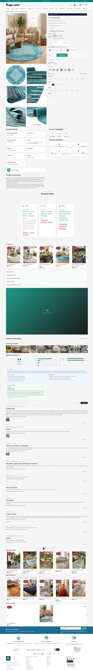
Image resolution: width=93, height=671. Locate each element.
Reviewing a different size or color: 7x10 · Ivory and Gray (15, 505)
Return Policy (48, 663)
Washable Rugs (23, 8)
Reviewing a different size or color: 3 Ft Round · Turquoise (16, 541)
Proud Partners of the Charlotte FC (32, 656)
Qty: (50, 55)
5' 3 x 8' (55, 78)
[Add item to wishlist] (20, 247)
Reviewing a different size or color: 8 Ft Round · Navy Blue (17, 396)
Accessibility (48, 664)
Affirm (27, 663)
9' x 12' (77, 78)
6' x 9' (61, 78)
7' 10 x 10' (71, 78)
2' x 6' (56, 90)
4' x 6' (50, 78)
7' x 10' (66, 78)
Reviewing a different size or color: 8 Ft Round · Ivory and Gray (17, 529)
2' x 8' (61, 90)
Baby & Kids (45, 8)
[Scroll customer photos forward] (87, 349)
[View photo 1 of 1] (7, 419)
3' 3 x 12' (71, 90)
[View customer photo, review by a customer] (10, 349)
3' (49, 84)
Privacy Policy (81, 630)
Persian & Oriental (14, 8)
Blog (27, 659)
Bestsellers (28, 664)
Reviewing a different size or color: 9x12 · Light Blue (15, 478)
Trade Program (28, 666)
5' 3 (50, 96)
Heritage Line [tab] (20, 577)
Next (54, 548)
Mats (56, 8)
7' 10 (57, 84)
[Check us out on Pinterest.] (74, 659)
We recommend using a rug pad (61, 46)
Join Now (84, 628)
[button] (44, 15)
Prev (41, 548)
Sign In (77, 5)
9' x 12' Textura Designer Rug (45, 597)
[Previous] (7, 257)
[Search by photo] (22, 4)
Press (47, 666)
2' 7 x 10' (66, 90)
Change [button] (55, 63)
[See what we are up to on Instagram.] (69, 659)
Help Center (48, 660)
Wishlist (83, 5)
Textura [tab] (8, 577)
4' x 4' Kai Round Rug (11, 623)
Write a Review (85, 402)
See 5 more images (36, 124)
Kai (19, 11)
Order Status (84, 1)
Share (59, 59)
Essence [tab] (13, 577)
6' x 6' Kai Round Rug (11, 264)
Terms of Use (9, 662)
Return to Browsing (10, 11)
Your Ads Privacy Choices (11, 665)
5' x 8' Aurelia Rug (59, 570)
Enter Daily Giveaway (30, 667)
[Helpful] (86, 481)
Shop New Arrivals (46, 1)
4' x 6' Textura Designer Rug (12, 597)
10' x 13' (82, 78)
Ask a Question (52, 59)
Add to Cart (62, 55)
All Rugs (7, 8)
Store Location (28, 660)
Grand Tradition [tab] (33, 577)
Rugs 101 (47, 662)
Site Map (27, 662)
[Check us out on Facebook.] (67, 659)
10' (61, 84)
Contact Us (48, 656)
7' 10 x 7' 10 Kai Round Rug (61, 264)
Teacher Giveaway (29, 669)
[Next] (86, 257)
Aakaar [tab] (26, 577)
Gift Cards (28, 658)
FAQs (47, 659)
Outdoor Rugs (38, 8)
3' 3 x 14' (77, 90)
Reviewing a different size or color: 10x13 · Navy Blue (15, 491)
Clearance (85, 8)
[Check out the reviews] (71, 665)
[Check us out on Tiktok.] (71, 659)
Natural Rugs (31, 8)
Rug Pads (52, 8)
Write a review (60, 20)
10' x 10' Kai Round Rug (27, 264)
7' (53, 96)
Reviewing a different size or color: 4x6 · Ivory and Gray (15, 450)
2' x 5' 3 (50, 90)
